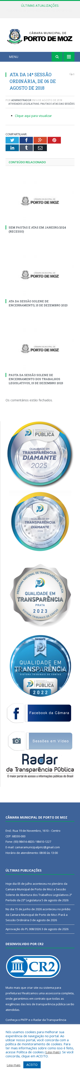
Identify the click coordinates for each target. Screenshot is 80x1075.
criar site (32, 988)
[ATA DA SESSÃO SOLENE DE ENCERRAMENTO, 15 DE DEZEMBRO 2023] (40, 275)
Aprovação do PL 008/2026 (23, 929)
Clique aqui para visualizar (33, 116)
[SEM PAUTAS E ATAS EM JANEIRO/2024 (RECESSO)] (40, 201)
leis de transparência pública (46, 1004)
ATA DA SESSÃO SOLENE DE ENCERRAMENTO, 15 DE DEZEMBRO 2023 (38, 303)
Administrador (21, 100)
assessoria (52, 993)
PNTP (24, 1020)
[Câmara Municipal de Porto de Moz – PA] (40, 35)
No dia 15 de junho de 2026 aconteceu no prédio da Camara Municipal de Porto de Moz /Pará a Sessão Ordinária (41, 10)
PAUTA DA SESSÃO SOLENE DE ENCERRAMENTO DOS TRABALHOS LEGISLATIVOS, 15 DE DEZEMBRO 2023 (36, 379)
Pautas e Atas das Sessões (57, 103)
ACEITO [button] (32, 1064)
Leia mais (53, 1052)
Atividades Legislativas (23, 103)
